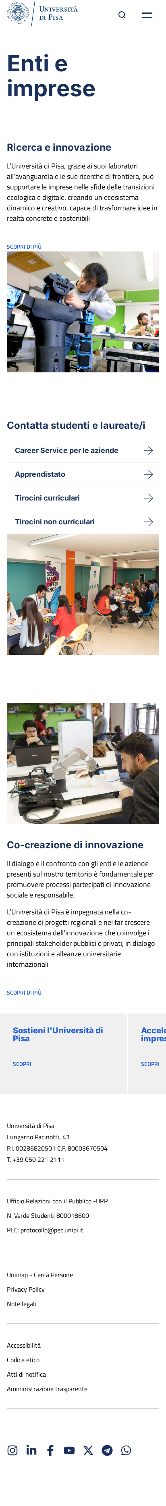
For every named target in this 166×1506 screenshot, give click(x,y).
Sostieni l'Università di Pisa (58, 1034)
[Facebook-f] (50, 1450)
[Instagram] (12, 1450)
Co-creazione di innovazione (75, 845)
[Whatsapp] (126, 1450)
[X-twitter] (88, 1450)
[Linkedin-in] (31, 1450)
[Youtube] (69, 1450)
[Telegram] (107, 1450)
